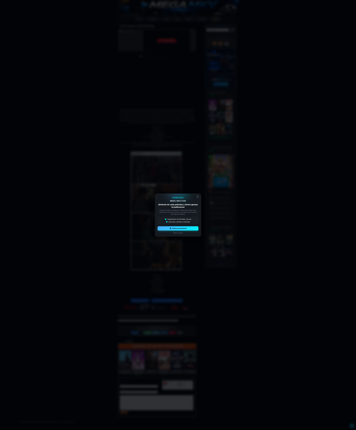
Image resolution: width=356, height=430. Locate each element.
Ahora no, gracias (178, 233)
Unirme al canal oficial (179, 228)
